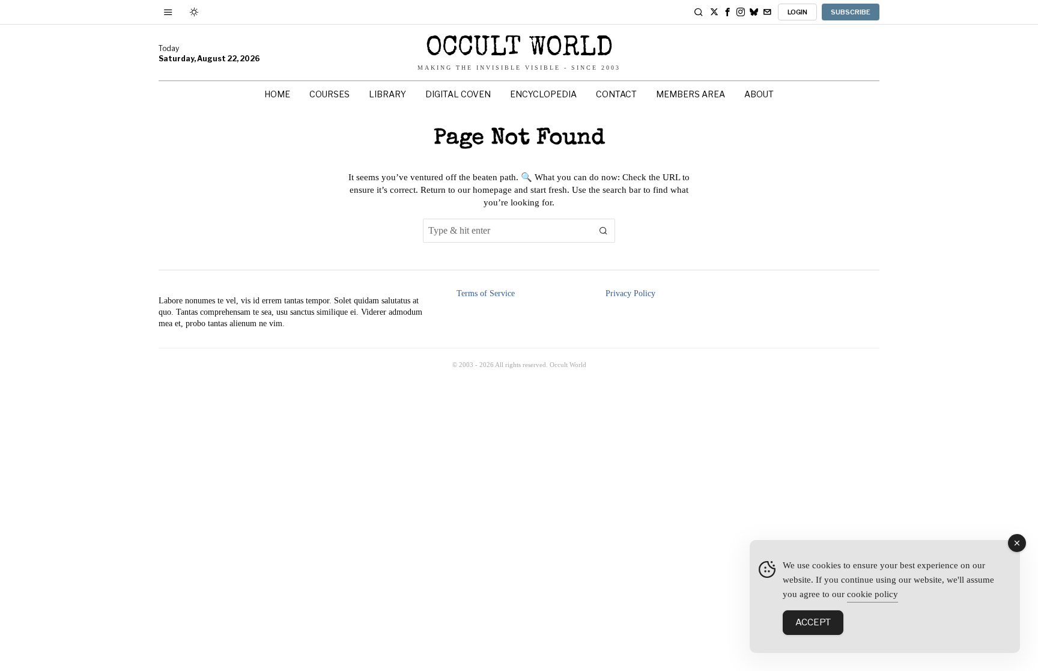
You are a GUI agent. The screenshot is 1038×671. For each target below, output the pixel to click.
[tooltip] (714, 12)
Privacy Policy (630, 293)
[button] (603, 231)
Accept (813, 622)
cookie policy (872, 594)
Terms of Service (486, 293)
